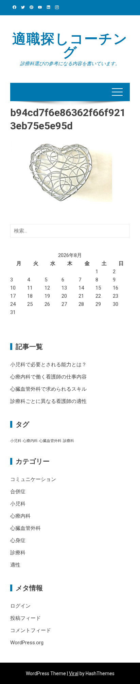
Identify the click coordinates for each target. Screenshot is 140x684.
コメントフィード (30, 630)
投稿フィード (25, 618)
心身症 (17, 540)
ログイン (20, 606)
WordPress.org (26, 643)
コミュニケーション (33, 479)
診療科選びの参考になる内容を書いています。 (70, 63)
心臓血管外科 (50, 441)
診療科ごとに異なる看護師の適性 (48, 401)
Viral (73, 673)
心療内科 (30, 441)
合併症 (17, 491)
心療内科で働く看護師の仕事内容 (48, 377)
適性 (15, 565)
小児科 (15, 441)
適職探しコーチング (70, 45)
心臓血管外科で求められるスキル (48, 389)
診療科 (68, 441)
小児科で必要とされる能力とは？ (48, 365)
